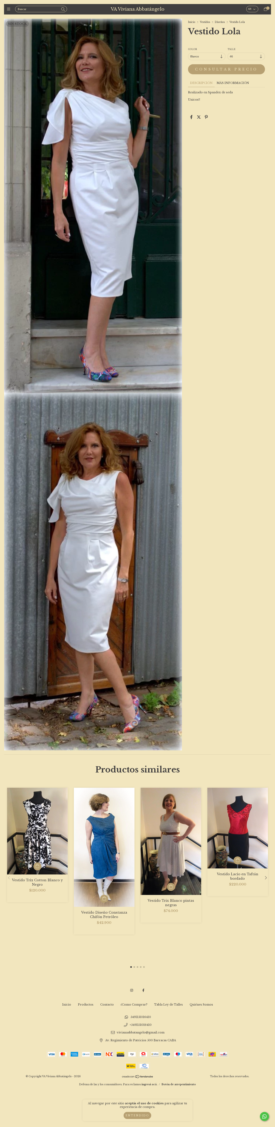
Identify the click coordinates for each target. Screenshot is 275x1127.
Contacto (107, 1004)
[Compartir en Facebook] (191, 117)
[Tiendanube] (138, 1077)
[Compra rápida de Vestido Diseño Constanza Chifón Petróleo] (104, 899)
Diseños (220, 21)
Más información (233, 83)
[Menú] (9, 9)
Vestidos (205, 21)
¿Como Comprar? (134, 1004)
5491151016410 (140, 1017)
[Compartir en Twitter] (198, 117)
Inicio (191, 21)
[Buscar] (63, 9)
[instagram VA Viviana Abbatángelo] (131, 990)
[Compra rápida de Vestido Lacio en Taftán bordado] (238, 860)
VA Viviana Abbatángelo (137, 9)
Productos (85, 1004)
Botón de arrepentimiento (178, 1084)
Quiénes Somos (201, 1004)
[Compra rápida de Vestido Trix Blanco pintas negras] (171, 887)
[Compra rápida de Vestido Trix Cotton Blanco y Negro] (37, 866)
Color (192, 49)
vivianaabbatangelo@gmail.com (140, 1032)
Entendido (137, 1115)
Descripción (201, 83)
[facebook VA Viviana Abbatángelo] (143, 990)
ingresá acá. (149, 1084)
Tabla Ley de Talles (168, 1004)
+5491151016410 (141, 1025)
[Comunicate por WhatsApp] (264, 1116)
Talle (231, 49)
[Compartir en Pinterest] (206, 117)
